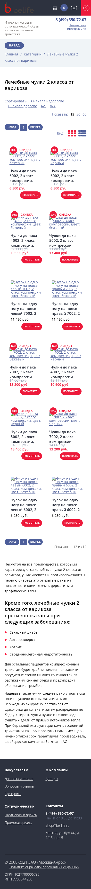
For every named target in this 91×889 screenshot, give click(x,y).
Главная (11, 54)
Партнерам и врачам (21, 815)
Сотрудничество (19, 806)
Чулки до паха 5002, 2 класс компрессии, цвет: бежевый (63, 240)
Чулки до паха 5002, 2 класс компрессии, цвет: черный (24, 436)
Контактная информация (76, 27)
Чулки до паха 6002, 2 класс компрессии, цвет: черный (63, 175)
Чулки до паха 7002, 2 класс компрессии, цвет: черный (62, 436)
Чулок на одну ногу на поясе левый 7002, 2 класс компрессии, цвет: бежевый (24, 308)
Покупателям (16, 770)
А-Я (43, 106)
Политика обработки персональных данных (44, 867)
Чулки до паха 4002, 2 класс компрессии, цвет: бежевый (24, 240)
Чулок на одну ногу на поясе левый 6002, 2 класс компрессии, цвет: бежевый (24, 504)
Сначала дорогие (22, 106)
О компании (57, 770)
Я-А (53, 106)
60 (84, 114)
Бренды (52, 778)
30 (78, 114)
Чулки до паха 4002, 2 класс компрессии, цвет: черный (63, 372)
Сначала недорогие (47, 101)
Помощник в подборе (86, 8)
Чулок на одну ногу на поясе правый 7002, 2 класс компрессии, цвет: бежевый (66, 308)
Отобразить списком (82, 133)
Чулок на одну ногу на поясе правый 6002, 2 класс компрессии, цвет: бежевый (66, 504)
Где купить (13, 793)
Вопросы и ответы (19, 786)
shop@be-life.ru (57, 825)
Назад (14, 45)
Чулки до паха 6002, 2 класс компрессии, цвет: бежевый (23, 175)
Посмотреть (30, 195)
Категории (32, 54)
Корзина (64, 7)
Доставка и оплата (75, 7)
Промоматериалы (18, 822)
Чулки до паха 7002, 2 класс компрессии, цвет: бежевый (23, 372)
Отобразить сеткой (72, 133)
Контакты (54, 806)
